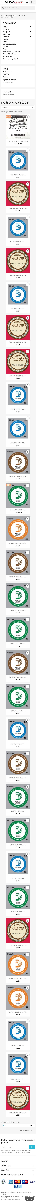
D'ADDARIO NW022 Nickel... (18, 845)
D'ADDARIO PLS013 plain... (18, 409)
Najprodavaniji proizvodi (11, 51)
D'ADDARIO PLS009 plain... (18, 242)
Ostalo (5, 47)
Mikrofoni (6, 34)
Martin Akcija (7, 56)
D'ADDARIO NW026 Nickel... (18, 644)
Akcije (5, 49)
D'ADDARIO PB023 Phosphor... (18, 577)
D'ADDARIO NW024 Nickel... (18, 811)
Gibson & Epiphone (9, 54)
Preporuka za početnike (11, 59)
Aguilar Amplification (9, 80)
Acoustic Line (7, 71)
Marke (5, 69)
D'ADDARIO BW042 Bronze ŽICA (18, 543)
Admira (5, 77)
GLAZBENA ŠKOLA (9, 44)
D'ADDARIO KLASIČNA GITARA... (18, 208)
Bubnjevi (6, 29)
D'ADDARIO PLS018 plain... (18, 878)
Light (5, 42)
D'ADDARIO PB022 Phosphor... (18, 677)
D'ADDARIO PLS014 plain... (18, 309)
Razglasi (6, 39)
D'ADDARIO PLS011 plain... (18, 1046)
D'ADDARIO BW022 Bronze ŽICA (18, 1012)
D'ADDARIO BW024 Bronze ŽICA (18, 979)
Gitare (5, 27)
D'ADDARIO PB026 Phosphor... (18, 476)
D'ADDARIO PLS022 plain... (18, 1079)
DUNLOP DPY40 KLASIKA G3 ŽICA (18, 141)
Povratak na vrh (26, 1130)
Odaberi (18, 107)
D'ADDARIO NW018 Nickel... (18, 510)
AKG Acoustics (7, 83)
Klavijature (6, 32)
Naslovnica (9, 22)
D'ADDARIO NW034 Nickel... (18, 711)
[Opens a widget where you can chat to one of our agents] (29, 1199)
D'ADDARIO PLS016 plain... (18, 744)
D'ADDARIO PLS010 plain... (18, 175)
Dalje (31, 1126)
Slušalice (6, 37)
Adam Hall (6, 74)
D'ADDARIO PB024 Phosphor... (18, 778)
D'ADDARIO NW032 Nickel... (18, 912)
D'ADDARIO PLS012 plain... (18, 443)
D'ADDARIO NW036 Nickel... (18, 610)
